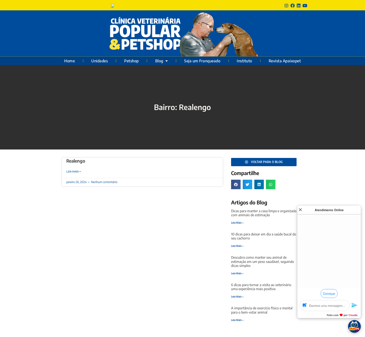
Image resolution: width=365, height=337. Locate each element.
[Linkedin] (298, 5)
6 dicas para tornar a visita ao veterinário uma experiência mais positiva (261, 287)
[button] (236, 184)
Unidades (99, 61)
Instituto (244, 61)
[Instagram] (286, 5)
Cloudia (353, 315)
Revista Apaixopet (285, 61)
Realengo (75, 161)
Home (69, 61)
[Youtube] (304, 5)
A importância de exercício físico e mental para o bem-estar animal (262, 310)
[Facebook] (292, 5)
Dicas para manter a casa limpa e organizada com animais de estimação (263, 213)
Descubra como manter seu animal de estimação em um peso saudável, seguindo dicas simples (262, 261)
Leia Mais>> (73, 171)
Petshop (131, 61)
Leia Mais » (237, 222)
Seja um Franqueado (202, 61)
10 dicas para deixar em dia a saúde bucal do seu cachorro (263, 236)
